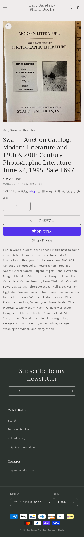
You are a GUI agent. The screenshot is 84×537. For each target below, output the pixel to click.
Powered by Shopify (56, 530)
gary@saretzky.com (21, 470)
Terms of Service (18, 429)
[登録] (71, 391)
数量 (5, 198)
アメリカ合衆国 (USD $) (28, 502)
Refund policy (16, 438)
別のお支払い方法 (42, 240)
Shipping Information (21, 447)
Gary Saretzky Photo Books (37, 530)
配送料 (6, 184)
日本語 (62, 502)
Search (12, 420)
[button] (5, 7)
